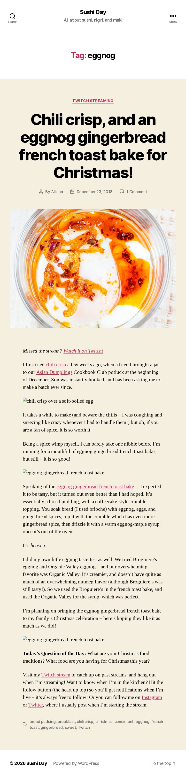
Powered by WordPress (76, 763)
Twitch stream (55, 675)
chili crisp (56, 364)
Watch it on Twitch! (83, 351)
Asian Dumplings (54, 372)
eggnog (142, 721)
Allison (57, 191)
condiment (124, 721)
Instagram (152, 697)
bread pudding (43, 721)
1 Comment (136, 191)
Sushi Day (93, 12)
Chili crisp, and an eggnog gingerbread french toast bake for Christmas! (93, 146)
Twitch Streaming (93, 101)
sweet (70, 727)
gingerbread (52, 727)
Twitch (84, 727)
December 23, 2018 (94, 191)
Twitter (35, 705)
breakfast (66, 721)
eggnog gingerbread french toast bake (95, 486)
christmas (104, 721)
